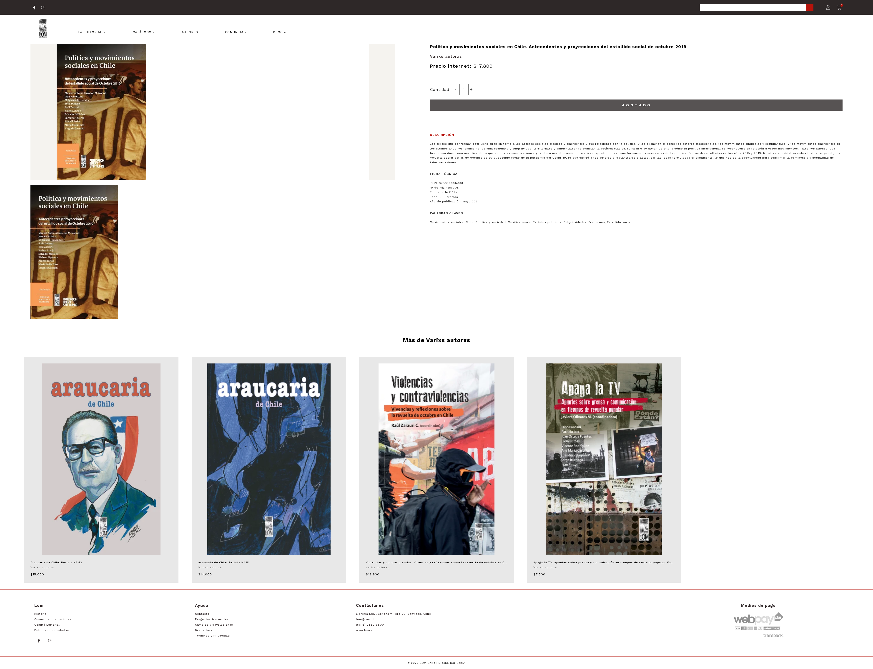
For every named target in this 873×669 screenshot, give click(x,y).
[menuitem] (91, 31)
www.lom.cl (365, 630)
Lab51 (461, 662)
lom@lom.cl (365, 619)
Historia (40, 613)
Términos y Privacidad (212, 635)
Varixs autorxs (446, 56)
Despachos (203, 630)
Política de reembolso (51, 630)
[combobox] (756, 8)
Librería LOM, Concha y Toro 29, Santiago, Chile (393, 613)
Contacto (202, 613)
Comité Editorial (47, 624)
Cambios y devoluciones (214, 624)
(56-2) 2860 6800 (370, 624)
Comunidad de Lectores (53, 619)
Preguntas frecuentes (212, 619)
